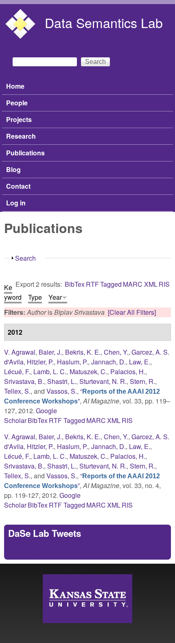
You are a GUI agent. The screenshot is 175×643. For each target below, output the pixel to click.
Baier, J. (50, 352)
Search (25, 258)
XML (151, 284)
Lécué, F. (17, 371)
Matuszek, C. (88, 371)
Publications (25, 152)
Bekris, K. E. (83, 352)
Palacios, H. (127, 371)
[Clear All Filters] (132, 312)
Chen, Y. (116, 352)
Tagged (111, 284)
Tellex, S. (17, 391)
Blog (13, 169)
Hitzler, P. (40, 361)
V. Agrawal (19, 352)
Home (15, 86)
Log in (16, 202)
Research (21, 136)
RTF (92, 284)
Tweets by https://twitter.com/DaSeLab (62, 550)
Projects (19, 119)
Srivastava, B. (24, 381)
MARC (132, 284)
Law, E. (139, 361)
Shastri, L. (61, 381)
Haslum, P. (72, 361)
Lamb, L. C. (49, 371)
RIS (164, 284)
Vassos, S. (61, 391)
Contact (18, 186)
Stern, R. (142, 381)
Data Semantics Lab (104, 22)
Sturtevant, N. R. (103, 381)
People (17, 102)
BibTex (75, 284)
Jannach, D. (108, 361)
